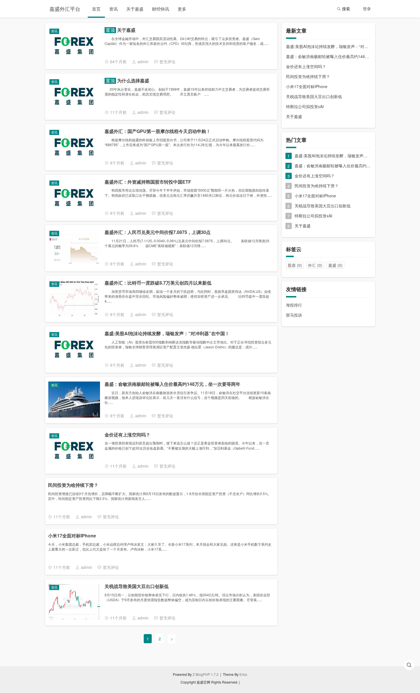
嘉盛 (335, 265)
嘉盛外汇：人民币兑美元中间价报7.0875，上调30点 (158, 232)
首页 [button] (96, 9)
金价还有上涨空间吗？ (127, 435)
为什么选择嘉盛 (132, 81)
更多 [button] (182, 9)
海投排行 (294, 305)
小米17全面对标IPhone (72, 536)
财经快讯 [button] (160, 9)
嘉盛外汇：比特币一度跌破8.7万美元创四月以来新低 (158, 283)
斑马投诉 (294, 315)
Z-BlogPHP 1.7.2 (206, 674)
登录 (367, 8)
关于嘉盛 (125, 30)
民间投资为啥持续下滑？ (73, 485)
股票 (295, 265)
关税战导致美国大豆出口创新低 (137, 586)
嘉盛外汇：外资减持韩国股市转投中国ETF (148, 182)
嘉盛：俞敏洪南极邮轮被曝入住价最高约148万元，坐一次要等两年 (172, 384)
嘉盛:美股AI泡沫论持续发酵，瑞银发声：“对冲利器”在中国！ (167, 334)
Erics (243, 674)
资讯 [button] (113, 9)
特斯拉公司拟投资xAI (305, 106)
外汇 (315, 265)
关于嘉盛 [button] (134, 9)
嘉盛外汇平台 (64, 8)
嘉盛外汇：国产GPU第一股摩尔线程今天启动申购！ (158, 131)
